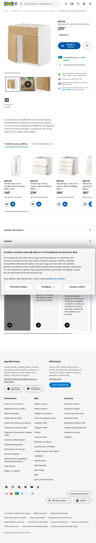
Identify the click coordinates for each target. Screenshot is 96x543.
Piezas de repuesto (12, 454)
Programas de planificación (75, 427)
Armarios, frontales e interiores (44, 11)
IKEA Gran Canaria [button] (59, 501)
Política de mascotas (11, 526)
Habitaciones (16, 11)
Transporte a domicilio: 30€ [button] (72, 79)
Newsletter (38, 456)
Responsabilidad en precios (14, 522)
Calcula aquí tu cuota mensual (73, 65)
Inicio (6, 11)
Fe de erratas (9, 466)
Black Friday (39, 470)
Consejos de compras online (15, 427)
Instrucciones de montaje (14, 449)
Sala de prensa (40, 460)
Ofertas (37, 432)
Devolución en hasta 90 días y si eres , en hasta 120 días (75, 89)
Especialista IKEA (71, 418)
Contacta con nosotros (13, 404)
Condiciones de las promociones (60, 518)
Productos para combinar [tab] (16, 144)
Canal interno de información (38, 522)
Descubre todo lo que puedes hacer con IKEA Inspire (20, 380)
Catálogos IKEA (40, 423)
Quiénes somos (40, 404)
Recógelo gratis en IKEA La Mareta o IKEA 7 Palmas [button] (75, 83)
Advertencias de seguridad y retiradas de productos (15, 460)
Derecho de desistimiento (14, 440)
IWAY (36, 475)
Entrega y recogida (72, 408)
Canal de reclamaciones (59, 522)
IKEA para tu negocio (42, 442)
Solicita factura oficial (13, 418)
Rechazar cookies (18, 287)
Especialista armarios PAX (74, 423)
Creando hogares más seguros (46, 451)
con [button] (74, 58)
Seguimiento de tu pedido (14, 408)
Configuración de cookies (59, 513)
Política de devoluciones (80, 522)
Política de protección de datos (15, 518)
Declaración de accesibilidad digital (35, 526)
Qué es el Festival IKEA (43, 479)
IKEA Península (40, 465)
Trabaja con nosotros (43, 413)
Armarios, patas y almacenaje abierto (72, 11)
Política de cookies (40, 513)
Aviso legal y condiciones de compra (17, 513)
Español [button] (83, 501)
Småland (67, 437)
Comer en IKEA (40, 437)
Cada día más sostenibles (44, 446)
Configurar (46, 287)
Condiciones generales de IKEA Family (64, 526)
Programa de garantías (13, 444)
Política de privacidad (37, 518)
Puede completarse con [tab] (42, 144)
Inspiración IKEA (40, 427)
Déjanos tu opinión (12, 471)
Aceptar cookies (77, 287)
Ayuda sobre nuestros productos (17, 423)
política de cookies (55, 279)
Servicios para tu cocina (74, 413)
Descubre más (55, 379)
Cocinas (27, 11)
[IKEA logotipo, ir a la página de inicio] (9, 4)
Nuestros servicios (71, 404)
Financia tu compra (72, 432)
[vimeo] (25, 487)
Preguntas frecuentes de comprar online (18, 433)
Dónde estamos (41, 408)
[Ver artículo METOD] (16, 166)
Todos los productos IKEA (44, 418)
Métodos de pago (11, 413)
